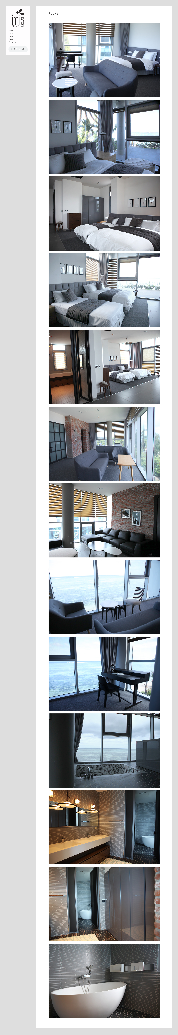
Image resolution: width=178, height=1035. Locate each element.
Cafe (10, 37)
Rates (11, 40)
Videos (12, 42)
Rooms (11, 34)
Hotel (11, 31)
